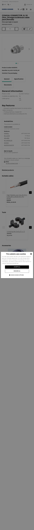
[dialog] (17, 265)
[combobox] (31, 254)
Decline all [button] (17, 271)
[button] (17, 275)
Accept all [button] (17, 267)
